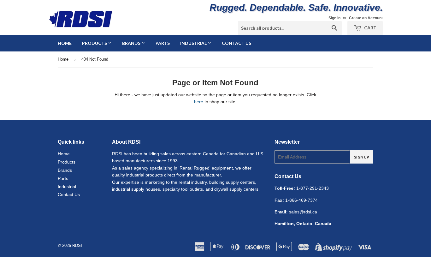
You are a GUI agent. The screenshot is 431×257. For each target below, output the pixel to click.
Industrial (194, 43)
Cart (369, 27)
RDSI (77, 245)
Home (65, 43)
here (198, 101)
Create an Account (366, 18)
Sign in (334, 18)
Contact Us (236, 43)
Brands (131, 43)
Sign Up (361, 157)
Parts (163, 43)
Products (95, 43)
